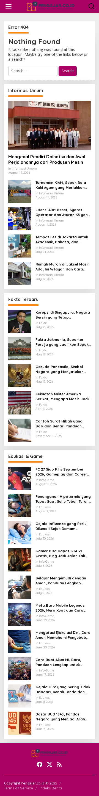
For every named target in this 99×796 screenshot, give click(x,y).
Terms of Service (18, 788)
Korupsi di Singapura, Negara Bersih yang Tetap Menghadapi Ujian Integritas (62, 315)
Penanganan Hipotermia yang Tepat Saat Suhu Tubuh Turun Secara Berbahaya (63, 499)
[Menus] (8, 6)
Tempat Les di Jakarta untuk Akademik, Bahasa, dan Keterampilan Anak (61, 239)
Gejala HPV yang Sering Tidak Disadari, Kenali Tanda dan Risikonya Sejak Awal (62, 689)
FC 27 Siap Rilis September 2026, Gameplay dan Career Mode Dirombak (61, 472)
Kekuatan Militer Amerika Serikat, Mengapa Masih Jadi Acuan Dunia (62, 396)
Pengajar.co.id (33, 783)
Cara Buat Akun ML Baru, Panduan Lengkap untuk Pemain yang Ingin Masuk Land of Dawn (58, 662)
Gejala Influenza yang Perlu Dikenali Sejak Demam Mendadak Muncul (61, 526)
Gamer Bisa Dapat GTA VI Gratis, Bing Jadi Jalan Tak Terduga (60, 553)
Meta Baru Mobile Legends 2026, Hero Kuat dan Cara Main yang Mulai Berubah (59, 608)
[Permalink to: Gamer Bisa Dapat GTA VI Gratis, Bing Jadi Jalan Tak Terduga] (19, 559)
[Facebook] (39, 764)
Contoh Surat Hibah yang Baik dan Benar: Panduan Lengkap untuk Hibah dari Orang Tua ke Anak (59, 424)
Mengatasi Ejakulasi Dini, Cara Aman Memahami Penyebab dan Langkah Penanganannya (62, 635)
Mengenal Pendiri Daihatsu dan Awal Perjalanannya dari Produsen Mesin (46, 159)
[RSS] (59, 764)
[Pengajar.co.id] (50, 6)
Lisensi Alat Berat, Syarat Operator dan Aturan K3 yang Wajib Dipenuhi (62, 212)
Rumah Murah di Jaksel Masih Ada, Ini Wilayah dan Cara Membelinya (62, 267)
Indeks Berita (51, 788)
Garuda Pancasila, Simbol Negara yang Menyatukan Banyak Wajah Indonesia (59, 369)
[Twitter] (49, 764)
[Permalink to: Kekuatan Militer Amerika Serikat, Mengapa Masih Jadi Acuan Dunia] (19, 402)
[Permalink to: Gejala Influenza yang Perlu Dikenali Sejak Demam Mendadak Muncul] (19, 532)
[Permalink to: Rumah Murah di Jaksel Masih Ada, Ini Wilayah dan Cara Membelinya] (19, 272)
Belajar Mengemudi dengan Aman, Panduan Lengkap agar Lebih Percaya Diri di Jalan (60, 580)
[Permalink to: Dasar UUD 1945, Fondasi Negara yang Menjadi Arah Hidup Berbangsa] (19, 722)
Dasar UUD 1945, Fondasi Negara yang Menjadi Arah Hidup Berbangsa (60, 717)
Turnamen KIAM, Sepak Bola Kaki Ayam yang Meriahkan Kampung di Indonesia (60, 185)
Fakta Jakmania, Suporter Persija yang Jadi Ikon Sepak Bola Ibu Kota (62, 342)
